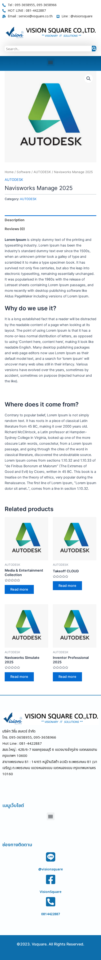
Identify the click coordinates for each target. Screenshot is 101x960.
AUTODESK (42, 172)
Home (9, 172)
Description (14, 220)
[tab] (50, 219)
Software (24, 172)
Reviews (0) (15, 229)
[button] (50, 62)
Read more (19, 589)
